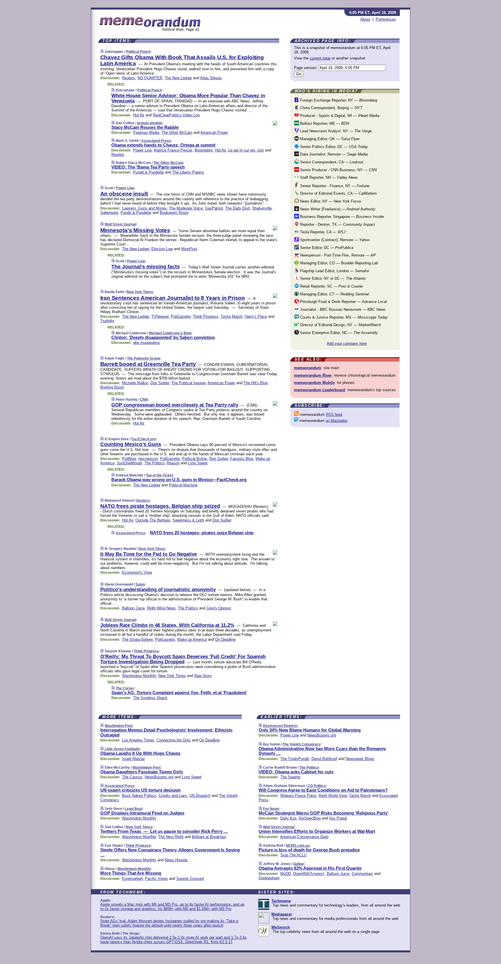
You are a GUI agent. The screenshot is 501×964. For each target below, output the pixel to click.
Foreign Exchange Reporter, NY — (338, 100)
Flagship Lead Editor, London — (334, 271)
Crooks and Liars (173, 795)
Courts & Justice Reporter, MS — (343, 317)
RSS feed (334, 414)
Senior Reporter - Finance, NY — (334, 186)
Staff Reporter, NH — (328, 177)
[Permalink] (102, 51)
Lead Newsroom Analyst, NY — (335, 131)
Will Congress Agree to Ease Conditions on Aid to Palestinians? (323, 790)
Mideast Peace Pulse (298, 795)
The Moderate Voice (186, 208)
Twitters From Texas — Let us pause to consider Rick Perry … (164, 831)
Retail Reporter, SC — (331, 286)
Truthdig (107, 321)
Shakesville (262, 208)
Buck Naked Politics (139, 795)
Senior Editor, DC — (326, 247)
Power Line (142, 150)
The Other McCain (176, 132)
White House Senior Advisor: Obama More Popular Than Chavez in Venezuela (188, 98)
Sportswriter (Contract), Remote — (334, 240)
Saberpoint (109, 212)
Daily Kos (288, 818)
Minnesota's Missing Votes (135, 230)
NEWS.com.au (297, 845)
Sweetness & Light (188, 520)
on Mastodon (336, 420)
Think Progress (205, 316)
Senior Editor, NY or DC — (332, 278)
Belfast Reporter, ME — (324, 123)
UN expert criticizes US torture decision (140, 790)
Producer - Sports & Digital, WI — (339, 115)
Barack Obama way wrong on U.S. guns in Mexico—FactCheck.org (178, 479)
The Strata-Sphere (137, 639)
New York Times (139, 292)
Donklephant (269, 878)
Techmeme (281, 901)
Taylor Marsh (231, 316)
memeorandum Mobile (314, 382)
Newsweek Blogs (360, 759)
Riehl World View (333, 795)
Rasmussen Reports (280, 725)
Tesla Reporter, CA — (322, 232)
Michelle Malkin (135, 383)
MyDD (285, 873)
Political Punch (138, 51)
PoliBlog (129, 458)
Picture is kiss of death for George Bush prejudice (309, 849)
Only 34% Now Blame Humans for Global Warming (310, 729)
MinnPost (189, 249)
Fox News (271, 808)
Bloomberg (204, 150)
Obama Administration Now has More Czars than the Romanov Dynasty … (322, 751)
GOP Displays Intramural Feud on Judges (142, 812)
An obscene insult (124, 194)
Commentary (362, 873)
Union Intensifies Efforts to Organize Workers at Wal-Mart (317, 831)
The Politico (154, 463)
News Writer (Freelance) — (337, 209)
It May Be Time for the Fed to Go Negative (148, 554)
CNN (144, 399)
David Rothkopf (324, 759)
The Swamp (290, 777)
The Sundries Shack (150, 698)
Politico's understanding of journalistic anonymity (158, 589)
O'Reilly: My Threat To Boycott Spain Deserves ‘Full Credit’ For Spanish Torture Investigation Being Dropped (183, 659)
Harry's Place (256, 316)
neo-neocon (148, 458)
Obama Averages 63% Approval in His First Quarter (310, 868)
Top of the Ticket (159, 475)
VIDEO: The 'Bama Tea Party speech (148, 167)
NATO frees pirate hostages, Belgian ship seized (160, 506)
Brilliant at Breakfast (209, 837)
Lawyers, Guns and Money (144, 208)
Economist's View (137, 572)
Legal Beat (133, 808)
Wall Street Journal (120, 224)
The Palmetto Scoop (143, 358)
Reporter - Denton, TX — (337, 224)
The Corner (125, 688)
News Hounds (176, 860)
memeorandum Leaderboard (319, 390)
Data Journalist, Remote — (333, 154)
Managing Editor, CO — (338, 263)
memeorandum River (313, 375)
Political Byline (194, 458)
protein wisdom (149, 123)
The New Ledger (178, 78)
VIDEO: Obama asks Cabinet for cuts (296, 771)
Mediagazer (281, 914)
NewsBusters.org (159, 777)
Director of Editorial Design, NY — (340, 325)
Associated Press (156, 140)
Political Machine (183, 485)
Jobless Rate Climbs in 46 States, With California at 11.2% (167, 625)
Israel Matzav (133, 759)
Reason (173, 463)
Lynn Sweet (198, 463)
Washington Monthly (139, 676)
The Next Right (171, 837)
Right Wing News (161, 608)
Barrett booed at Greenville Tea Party (148, 364)
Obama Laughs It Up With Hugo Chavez (140, 753)
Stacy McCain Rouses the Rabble (145, 127)
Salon (140, 584)
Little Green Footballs (122, 749)
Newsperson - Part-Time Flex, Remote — (337, 255)
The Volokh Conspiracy (302, 744)
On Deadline (225, 639)
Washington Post (118, 725)
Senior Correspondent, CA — (331, 162)
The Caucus (132, 777)
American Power (214, 132)
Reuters (128, 78)
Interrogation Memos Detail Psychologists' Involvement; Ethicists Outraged (166, 732)
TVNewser (159, 316)
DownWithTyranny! (308, 873)
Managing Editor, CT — (334, 294)
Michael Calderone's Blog (170, 333)
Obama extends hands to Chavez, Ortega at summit (163, 144)
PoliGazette (180, 316)
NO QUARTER (149, 78)
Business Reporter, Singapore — (341, 216)
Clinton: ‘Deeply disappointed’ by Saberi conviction (163, 337)
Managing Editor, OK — (329, 139)
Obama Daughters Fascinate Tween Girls (141, 771)
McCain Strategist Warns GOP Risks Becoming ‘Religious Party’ (324, 812)
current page (320, 58)
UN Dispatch (199, 795)
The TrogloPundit (294, 759)
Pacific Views (156, 878)
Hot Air (138, 115)
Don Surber (159, 383)
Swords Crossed (190, 878)
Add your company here (347, 343)
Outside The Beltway (152, 520)
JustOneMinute (129, 463)
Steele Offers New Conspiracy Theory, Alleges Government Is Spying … (170, 852)
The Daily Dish (237, 208)
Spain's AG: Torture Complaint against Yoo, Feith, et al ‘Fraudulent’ (179, 692)
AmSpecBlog (310, 818)
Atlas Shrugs (211, 78)
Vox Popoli (338, 818)
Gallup (298, 864)
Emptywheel (132, 878)
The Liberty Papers (188, 172)
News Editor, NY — (330, 201)
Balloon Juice (133, 608)
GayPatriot (214, 208)
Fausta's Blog (241, 458)
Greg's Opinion (218, 608)
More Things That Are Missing (130, 873)
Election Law (162, 249)
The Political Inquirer (188, 383)
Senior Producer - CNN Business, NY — (338, 170)
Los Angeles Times (138, 740)
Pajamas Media (146, 132)
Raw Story (203, 676)
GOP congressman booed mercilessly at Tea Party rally (174, 405)
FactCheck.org (143, 439)
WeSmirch (280, 927)
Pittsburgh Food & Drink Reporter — (343, 301)
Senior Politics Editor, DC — (333, 147)
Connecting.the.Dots (174, 740)
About (365, 19)
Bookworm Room (174, 212)
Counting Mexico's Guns (130, 444)
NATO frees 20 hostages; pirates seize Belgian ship (201, 532)
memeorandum (307, 368)
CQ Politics (317, 786)
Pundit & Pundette (148, 172)
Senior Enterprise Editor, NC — (338, 333)
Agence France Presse (173, 150)
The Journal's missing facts (145, 267)
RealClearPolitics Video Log (176, 115)
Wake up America (192, 639)
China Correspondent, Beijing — (330, 108)
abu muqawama (146, 342)
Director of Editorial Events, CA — (338, 193)
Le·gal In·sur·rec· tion (246, 150)
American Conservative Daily (304, 837)
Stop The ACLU (293, 855)
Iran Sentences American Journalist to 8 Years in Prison (172, 298)
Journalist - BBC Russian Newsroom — (342, 309)
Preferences (386, 19)
